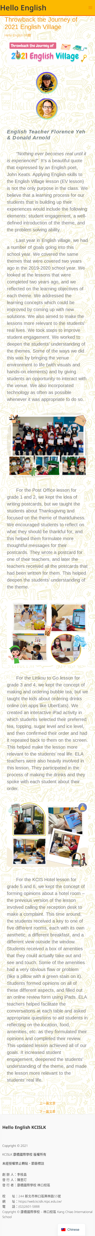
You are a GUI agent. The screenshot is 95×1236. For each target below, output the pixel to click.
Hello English (23, 7)
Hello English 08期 (18, 35)
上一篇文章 (47, 1103)
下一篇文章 (47, 1111)
